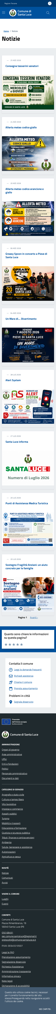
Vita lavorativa (9, 804)
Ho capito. (45, 1009)
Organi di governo (10, 749)
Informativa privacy (11, 976)
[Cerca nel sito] (48, 12)
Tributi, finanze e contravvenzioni (18, 837)
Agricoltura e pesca (11, 856)
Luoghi (5, 899)
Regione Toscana (10, 3)
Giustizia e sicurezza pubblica (16, 833)
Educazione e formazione (14, 828)
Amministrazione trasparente (16, 971)
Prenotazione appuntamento (16, 957)
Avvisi (5, 882)
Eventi (5, 903)
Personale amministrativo (14, 773)
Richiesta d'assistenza (13, 966)
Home (6, 31)
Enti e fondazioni (10, 764)
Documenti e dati (10, 778)
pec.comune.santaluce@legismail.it (19, 936)
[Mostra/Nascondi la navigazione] (3, 12)
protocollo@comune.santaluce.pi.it (19, 940)
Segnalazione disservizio (14, 962)
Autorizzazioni (9, 852)
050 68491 (7, 932)
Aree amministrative (12, 754)
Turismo (5, 818)
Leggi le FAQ (8, 952)
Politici (5, 768)
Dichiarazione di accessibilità (16, 985)
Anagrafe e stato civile (13, 794)
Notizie (5, 873)
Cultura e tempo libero (13, 799)
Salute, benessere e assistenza (17, 847)
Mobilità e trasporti (11, 823)
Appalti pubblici (9, 813)
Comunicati (7, 878)
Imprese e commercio (12, 809)
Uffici (4, 759)
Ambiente (6, 842)
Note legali (7, 981)
